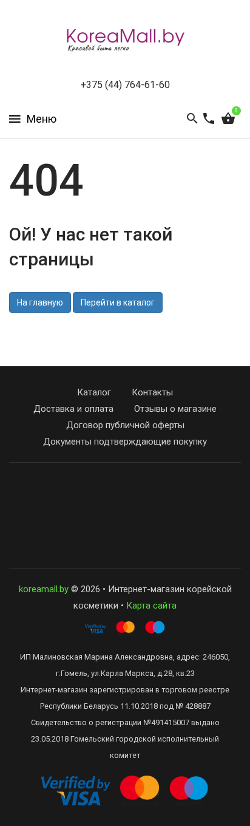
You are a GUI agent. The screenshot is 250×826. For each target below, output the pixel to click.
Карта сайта (151, 605)
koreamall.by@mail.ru (125, 484)
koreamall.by (44, 589)
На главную (40, 302)
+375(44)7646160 (125, 500)
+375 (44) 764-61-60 (125, 84)
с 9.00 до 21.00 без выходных (125, 516)
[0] (228, 119)
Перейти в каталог (118, 302)
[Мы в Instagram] (122, 545)
